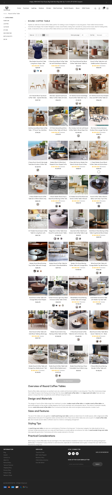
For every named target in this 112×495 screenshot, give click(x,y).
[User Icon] (99, 8)
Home (5, 13)
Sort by (92, 35)
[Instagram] (73, 453)
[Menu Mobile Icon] (107, 8)
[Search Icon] (95, 8)
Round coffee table (14, 13)
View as (32, 35)
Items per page (75, 35)
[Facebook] (69, 453)
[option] (56, 2)
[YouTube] (77, 453)
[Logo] (9, 8)
